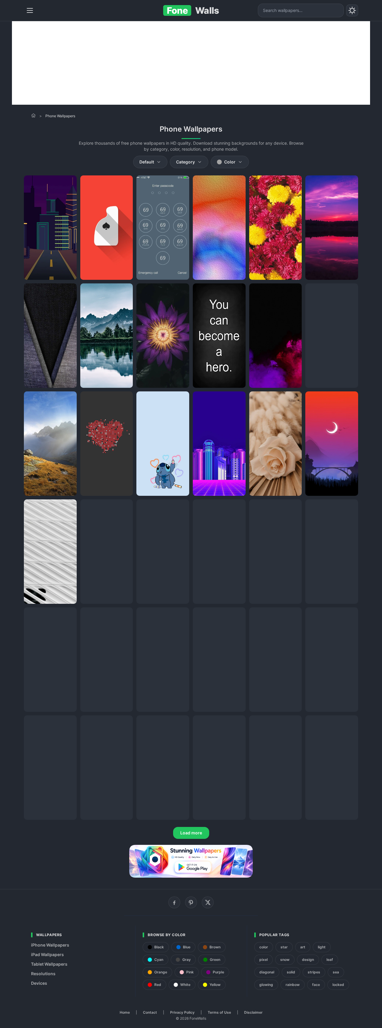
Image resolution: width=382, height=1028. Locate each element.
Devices (39, 983)
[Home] (33, 115)
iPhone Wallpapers (50, 944)
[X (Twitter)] (208, 902)
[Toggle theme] (352, 10)
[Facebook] (174, 902)
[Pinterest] (191, 902)
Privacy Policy (182, 1012)
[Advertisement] (191, 63)
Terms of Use (219, 1012)
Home (125, 1012)
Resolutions (43, 973)
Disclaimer (253, 1012)
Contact (150, 1012)
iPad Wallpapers (47, 954)
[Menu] (30, 10)
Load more (191, 832)
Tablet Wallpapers (49, 964)
